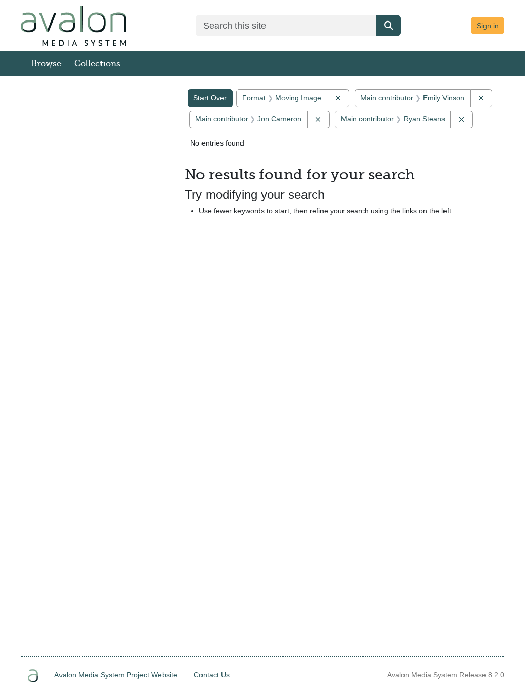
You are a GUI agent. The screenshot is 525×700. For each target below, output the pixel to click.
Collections (97, 63)
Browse (46, 63)
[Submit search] (388, 25)
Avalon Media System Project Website (115, 675)
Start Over (210, 98)
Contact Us (212, 675)
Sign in (488, 26)
